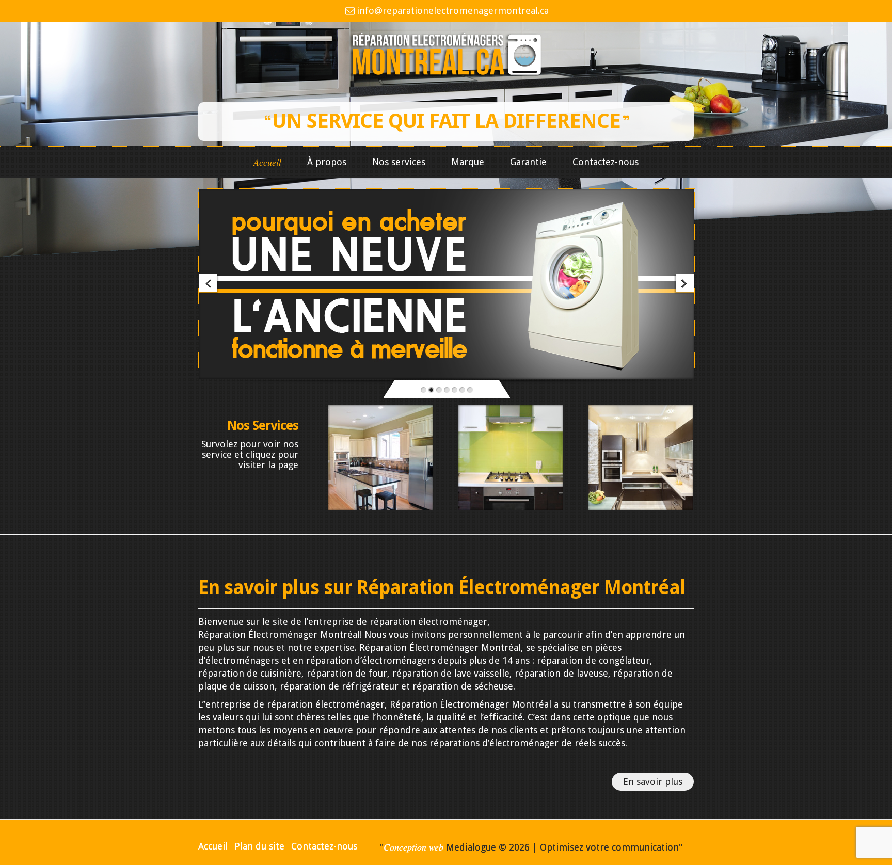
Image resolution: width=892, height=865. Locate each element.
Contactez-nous (605, 162)
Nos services (398, 162)
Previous (209, 284)
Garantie (528, 162)
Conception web (413, 847)
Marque (467, 162)
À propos (326, 162)
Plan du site (259, 846)
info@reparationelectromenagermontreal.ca (452, 10)
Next (684, 284)
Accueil (267, 162)
